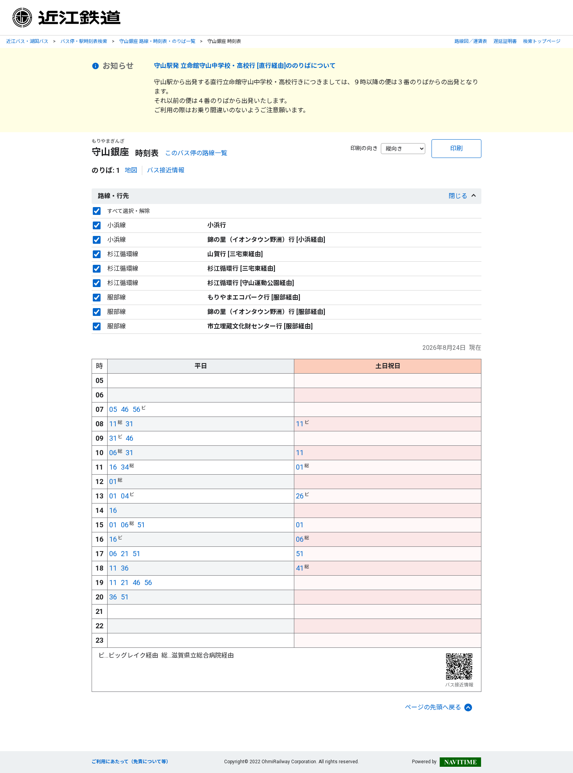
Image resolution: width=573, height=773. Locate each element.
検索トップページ (542, 41)
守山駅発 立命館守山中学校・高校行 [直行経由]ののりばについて (245, 65)
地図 (131, 170)
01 (300, 467)
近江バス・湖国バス (27, 41)
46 (125, 409)
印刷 (456, 148)
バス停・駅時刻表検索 (83, 41)
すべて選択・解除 (128, 211)
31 (129, 424)
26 (300, 496)
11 (113, 424)
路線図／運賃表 (471, 41)
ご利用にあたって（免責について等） (131, 761)
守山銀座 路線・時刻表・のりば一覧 (157, 41)
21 (125, 554)
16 (113, 467)
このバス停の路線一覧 (196, 153)
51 (141, 525)
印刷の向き (364, 148)
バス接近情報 (165, 170)
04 (125, 496)
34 (125, 467)
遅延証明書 (505, 41)
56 (136, 409)
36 (125, 568)
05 (113, 409)
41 (300, 568)
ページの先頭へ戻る (433, 707)
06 (113, 453)
